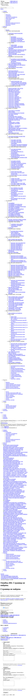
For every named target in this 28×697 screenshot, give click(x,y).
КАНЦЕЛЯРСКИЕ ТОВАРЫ (15, 116)
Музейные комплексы (16, 62)
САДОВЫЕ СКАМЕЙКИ (14, 213)
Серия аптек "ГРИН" (13, 95)
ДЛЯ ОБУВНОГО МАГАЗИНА (15, 67)
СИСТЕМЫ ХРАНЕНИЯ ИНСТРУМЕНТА (14, 352)
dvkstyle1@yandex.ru (5, 638)
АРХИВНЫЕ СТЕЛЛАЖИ (14, 308)
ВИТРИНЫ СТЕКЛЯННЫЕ (17, 39)
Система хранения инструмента (18, 369)
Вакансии (8, 21)
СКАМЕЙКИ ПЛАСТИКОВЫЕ (15, 216)
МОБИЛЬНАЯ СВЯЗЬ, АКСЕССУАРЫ (17, 118)
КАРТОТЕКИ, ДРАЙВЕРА (14, 362)
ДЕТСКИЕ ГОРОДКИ (16, 139)
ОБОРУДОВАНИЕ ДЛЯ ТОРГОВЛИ (16, 74)
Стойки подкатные (15, 374)
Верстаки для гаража (15, 340)
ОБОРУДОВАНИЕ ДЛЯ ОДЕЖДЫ (16, 51)
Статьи (7, 404)
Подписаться (3, 611)
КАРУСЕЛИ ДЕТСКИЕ (16, 171)
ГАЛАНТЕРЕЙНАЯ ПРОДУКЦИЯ (16, 113)
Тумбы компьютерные (16, 375)
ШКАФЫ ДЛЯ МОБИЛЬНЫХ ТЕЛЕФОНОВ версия (18, 283)
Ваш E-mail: (6, 652)
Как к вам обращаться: (8, 677)
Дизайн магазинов (10, 383)
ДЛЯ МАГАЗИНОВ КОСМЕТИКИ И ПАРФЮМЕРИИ (14, 455)
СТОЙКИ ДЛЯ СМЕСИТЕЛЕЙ (18, 84)
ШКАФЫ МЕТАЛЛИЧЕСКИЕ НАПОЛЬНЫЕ (13, 528)
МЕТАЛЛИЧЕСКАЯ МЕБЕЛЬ (15, 313)
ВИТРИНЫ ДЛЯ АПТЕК (14, 89)
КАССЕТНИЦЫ (12, 356)
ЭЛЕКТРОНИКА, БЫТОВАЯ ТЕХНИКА (17, 128)
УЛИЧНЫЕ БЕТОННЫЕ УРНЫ (15, 220)
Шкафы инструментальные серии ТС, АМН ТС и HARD (18, 348)
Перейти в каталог (19, 598)
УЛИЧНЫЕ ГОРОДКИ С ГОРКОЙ (19, 145)
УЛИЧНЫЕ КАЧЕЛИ (15, 168)
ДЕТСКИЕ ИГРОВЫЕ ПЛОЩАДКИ (16, 136)
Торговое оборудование (11, 405)
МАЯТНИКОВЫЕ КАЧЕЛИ (17, 166)
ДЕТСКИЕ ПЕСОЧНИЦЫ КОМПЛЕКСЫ (17, 190)
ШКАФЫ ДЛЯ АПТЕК (13, 90)
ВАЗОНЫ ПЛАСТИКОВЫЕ (17, 235)
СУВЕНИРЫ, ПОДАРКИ (14, 123)
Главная (5, 11)
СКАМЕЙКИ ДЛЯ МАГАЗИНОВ (16, 209)
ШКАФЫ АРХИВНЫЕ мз (17, 244)
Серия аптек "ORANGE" (13, 93)
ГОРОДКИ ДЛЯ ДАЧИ (16, 141)
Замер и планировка (10, 396)
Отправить (6, 667)
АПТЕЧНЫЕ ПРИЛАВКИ (14, 91)
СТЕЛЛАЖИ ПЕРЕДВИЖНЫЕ (15, 298)
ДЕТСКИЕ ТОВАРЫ (13, 114)
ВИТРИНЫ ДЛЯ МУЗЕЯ (16, 38)
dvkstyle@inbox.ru (4, 636)
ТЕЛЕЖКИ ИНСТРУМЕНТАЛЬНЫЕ (16, 355)
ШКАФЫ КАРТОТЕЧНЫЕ (17, 255)
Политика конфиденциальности (13, 22)
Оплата (7, 398)
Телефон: (5, 678)
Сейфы (12, 377)
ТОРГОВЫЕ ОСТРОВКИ (14, 110)
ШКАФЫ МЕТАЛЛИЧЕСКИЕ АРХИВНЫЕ (12, 518)
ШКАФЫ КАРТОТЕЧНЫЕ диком (18, 257)
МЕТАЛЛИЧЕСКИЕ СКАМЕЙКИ (16, 212)
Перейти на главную (10, 598)
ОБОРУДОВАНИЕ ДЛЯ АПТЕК (15, 88)
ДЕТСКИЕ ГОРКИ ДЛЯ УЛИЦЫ (18, 184)
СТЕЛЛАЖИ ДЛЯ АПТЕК (14, 107)
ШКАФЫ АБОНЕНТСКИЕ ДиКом (19, 267)
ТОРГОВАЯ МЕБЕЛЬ (13, 70)
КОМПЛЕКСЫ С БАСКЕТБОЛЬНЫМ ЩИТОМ (18, 154)
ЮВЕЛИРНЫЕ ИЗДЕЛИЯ (14, 129)
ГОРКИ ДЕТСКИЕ (15, 178)
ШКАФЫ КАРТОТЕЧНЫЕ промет (19, 261)
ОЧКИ (9, 121)
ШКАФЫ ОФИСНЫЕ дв (16, 246)
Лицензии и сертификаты (11, 17)
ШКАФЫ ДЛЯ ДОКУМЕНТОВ (18, 243)
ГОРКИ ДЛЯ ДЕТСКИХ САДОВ (18, 179)
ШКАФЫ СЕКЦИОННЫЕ (14, 272)
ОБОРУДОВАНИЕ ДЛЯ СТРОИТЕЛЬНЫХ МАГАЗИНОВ (18, 82)
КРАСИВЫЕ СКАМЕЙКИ (14, 210)
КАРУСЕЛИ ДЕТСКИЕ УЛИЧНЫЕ (19, 175)
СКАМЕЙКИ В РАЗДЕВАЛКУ (15, 204)
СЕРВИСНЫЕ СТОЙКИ (14, 122)
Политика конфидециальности (10, 623)
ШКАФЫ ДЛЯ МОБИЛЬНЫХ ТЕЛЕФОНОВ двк (18, 286)
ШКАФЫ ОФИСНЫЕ (13, 252)
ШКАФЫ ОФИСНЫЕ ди (16, 247)
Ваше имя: (5, 650)
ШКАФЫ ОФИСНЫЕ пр (16, 248)
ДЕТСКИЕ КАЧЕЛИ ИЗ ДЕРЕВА (18, 163)
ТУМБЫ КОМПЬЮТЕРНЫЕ (14, 358)
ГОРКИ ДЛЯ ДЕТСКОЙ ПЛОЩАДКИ (16, 181)
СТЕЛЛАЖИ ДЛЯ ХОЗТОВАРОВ (19, 83)
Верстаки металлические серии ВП (19, 339)
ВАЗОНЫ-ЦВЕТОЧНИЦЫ (17, 231)
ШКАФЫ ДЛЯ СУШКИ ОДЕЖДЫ (16, 274)
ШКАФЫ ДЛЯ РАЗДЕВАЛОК (15, 273)
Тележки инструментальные (17, 371)
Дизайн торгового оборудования (13, 384)
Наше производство (10, 18)
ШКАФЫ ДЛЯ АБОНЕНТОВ (17, 265)
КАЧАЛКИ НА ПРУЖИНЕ (17, 164)
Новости (5, 26)
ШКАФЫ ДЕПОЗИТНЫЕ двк (17, 269)
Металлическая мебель (11, 406)
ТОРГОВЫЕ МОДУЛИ (13, 132)
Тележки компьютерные (16, 376)
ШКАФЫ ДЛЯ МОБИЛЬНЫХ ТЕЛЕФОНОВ (12, 525)
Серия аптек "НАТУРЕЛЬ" (14, 100)
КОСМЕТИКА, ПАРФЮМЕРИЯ (15, 117)
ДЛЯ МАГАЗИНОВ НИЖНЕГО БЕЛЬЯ (17, 49)
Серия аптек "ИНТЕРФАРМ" (14, 97)
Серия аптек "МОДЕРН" (13, 99)
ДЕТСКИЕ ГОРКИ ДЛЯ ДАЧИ (18, 183)
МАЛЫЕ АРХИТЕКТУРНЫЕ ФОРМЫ (17, 219)
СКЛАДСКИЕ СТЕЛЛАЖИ (14, 309)
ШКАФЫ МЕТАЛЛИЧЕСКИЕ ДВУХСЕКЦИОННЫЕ (15, 288)
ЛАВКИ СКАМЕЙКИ (13, 211)
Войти (2, 8)
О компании (8, 15)
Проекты (8, 382)
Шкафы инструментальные (17, 368)
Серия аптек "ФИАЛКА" (14, 106)
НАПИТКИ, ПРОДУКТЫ (14, 120)
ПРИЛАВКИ (14, 45)
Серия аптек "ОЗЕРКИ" (13, 101)
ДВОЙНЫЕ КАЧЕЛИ (16, 162)
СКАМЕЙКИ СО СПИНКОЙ (15, 205)
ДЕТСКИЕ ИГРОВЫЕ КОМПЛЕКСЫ (16, 150)
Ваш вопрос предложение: (9, 655)
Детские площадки (10, 408)
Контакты (8, 20)
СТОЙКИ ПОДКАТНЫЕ (14, 357)
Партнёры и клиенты (10, 24)
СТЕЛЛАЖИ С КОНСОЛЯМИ (15, 307)
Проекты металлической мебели (13, 388)
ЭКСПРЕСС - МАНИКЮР (14, 125)
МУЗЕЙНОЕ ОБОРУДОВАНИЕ (18, 59)
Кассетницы (13, 372)
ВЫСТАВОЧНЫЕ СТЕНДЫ (14, 63)
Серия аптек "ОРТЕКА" (13, 102)
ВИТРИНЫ (13, 36)
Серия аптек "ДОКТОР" (13, 96)
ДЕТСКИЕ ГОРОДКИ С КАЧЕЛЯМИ (16, 143)
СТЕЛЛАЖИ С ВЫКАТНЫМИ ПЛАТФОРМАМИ (15, 305)
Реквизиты (8, 25)
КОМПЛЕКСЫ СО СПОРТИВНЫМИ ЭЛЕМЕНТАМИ (19, 157)
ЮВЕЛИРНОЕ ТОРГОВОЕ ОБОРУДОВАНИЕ (14, 53)
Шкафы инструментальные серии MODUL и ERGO (18, 345)
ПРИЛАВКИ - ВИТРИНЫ (17, 46)
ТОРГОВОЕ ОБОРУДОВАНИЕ (15, 33)
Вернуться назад (4, 599)
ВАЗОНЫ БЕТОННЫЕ (16, 234)
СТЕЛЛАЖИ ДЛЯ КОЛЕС (14, 299)
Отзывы (5, 409)
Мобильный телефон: (8, 653)
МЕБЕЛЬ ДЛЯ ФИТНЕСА (14, 275)
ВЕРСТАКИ (13, 316)
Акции (4, 401)
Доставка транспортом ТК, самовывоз (14, 394)
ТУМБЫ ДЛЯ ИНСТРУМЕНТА (15, 354)
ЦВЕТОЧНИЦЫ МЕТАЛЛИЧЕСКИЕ (15, 233)
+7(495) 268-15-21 (14, 1)
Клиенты (5, 417)
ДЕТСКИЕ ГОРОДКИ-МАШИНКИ (19, 144)
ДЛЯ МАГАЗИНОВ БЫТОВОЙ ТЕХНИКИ (13, 448)
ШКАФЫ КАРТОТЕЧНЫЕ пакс (18, 260)
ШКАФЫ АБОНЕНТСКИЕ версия (19, 266)
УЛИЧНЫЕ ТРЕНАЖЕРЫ (17, 224)
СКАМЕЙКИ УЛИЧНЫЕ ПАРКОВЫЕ (17, 206)
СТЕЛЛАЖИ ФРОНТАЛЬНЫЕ (15, 303)
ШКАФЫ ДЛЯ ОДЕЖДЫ (14, 271)
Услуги (7, 391)
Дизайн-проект (9, 397)
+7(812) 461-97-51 (14, 2)
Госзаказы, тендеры (10, 399)
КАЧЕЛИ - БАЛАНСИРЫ (17, 165)
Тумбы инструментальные (17, 370)
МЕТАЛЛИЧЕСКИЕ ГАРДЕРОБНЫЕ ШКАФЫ (14, 529)
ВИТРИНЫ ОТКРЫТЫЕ (16, 40)
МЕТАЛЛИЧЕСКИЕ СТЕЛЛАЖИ (16, 296)
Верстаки (13, 367)
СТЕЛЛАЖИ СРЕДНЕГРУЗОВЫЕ (16, 302)
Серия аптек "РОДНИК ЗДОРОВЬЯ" (16, 104)
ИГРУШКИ (11, 115)
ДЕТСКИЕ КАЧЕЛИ (15, 161)
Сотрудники (8, 19)
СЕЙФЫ (10, 361)
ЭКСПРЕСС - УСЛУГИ (13, 127)
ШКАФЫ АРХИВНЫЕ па (17, 245)
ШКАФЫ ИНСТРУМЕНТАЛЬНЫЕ (19, 343)
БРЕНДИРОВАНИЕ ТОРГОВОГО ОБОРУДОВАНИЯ (16, 72)
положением (20, 665)
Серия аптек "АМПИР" (13, 94)
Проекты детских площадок (12, 387)
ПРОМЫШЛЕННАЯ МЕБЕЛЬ (18, 365)
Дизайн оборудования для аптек (13, 385)
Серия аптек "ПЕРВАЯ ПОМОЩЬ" (16, 103)
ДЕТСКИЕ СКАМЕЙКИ (14, 207)
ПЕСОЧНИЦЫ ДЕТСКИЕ (17, 187)
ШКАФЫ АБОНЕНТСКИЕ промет (19, 268)
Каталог (7, 29)
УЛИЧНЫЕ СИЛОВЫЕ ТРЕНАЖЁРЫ (16, 226)
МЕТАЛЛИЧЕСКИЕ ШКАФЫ (15, 239)
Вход (2, 412)
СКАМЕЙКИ (11, 203)
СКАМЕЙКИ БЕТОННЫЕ (14, 214)
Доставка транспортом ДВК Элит (13, 392)
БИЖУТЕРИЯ (11, 111)
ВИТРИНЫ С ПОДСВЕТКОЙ (18, 41)
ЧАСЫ (9, 124)
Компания (8, 14)
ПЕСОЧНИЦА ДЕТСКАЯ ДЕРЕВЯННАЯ (17, 194)
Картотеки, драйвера (15, 378)
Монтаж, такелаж (9, 395)
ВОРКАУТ (10, 227)
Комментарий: (6, 680)
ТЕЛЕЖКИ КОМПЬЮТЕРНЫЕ (15, 360)
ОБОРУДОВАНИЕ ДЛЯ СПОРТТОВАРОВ (13, 76)
